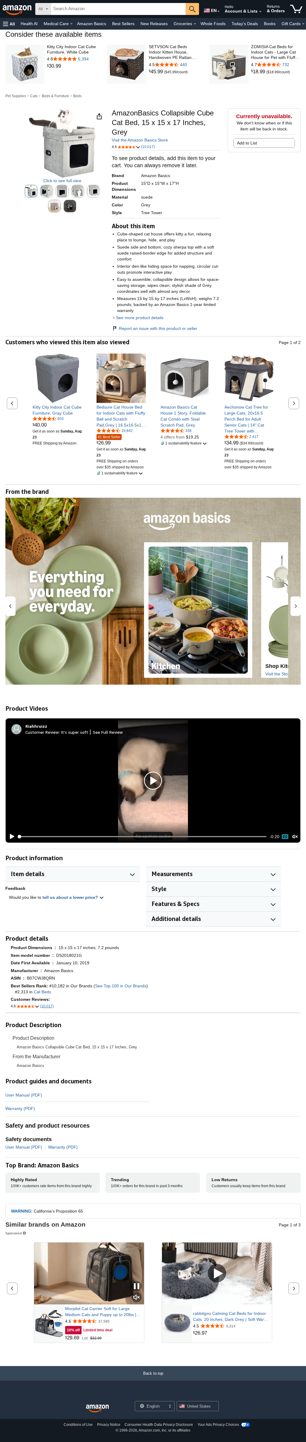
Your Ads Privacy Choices (218, 1425)
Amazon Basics (91, 23)
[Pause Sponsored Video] (136, 1286)
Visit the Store (278, 673)
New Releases (154, 23)
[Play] (10, 836)
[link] (72, 66)
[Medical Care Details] (71, 24)
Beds (77, 96)
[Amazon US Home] (97, 1409)
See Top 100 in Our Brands (120, 985)
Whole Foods (213, 23)
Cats (34, 96)
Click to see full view (62, 180)
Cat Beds (42, 991)
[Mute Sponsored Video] (136, 1297)
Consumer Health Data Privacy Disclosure (159, 1425)
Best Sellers (123, 23)
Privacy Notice (108, 1425)
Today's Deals (245, 23)
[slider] (142, 836)
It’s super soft (74, 732)
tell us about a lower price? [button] (70, 897)
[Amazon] (18, 8)
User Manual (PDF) (23, 1095)
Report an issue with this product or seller (158, 328)
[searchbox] (118, 9)
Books (270, 23)
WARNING (21, 1211)
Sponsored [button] (13, 1233)
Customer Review (42, 732)
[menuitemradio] (285, 836)
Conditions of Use (78, 1425)
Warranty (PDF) (20, 1108)
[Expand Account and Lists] (260, 11)
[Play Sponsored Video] (217, 1273)
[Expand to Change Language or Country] (218, 11)
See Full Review (108, 732)
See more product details (139, 317)
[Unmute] (295, 836)
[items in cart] (296, 8)
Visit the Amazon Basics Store (140, 140)
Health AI (29, 23)
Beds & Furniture (55, 96)
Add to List (247, 143)
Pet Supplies (15, 96)
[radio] (31, 191)
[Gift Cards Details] (303, 24)
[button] (9, 24)
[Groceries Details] (195, 24)
